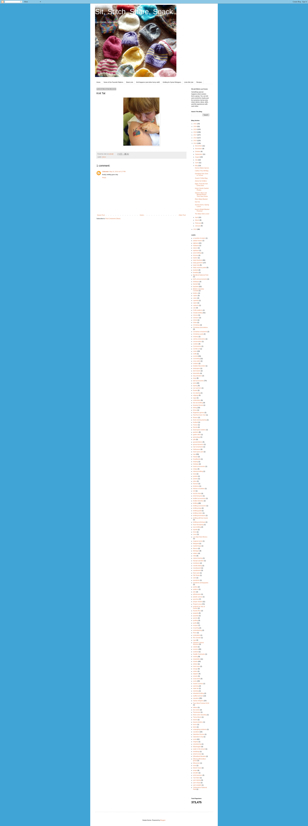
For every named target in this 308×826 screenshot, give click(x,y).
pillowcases (197, 594)
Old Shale (196, 575)
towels (195, 720)
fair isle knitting (198, 403)
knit (194, 491)
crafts (195, 354)
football (195, 422)
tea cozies (196, 710)
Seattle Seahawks (199, 654)
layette (195, 529)
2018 (195, 132)
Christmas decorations (200, 327)
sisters (195, 671)
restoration (196, 635)
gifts (194, 439)
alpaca (195, 248)
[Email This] (118, 154)
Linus (195, 534)
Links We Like (188, 82)
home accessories (199, 466)
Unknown (105, 171)
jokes (195, 481)
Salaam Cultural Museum (198, 643)
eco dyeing (196, 393)
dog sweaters (197, 376)
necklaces (196, 563)
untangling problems (200, 729)
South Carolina (198, 683)
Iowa (194, 474)
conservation (197, 341)
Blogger (162, 820)
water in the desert (199, 749)
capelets (196, 300)
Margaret (196, 543)
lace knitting (197, 527)
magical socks (197, 541)
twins (194, 727)
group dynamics (198, 444)
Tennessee (196, 712)
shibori (195, 664)
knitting (195, 503)
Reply (104, 177)
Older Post (182, 215)
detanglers (196, 368)
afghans (195, 243)
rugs (194, 640)
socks (195, 681)
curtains (195, 363)
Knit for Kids (197, 493)
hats (194, 454)
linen (194, 532)
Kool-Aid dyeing (198, 524)
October (198, 151)
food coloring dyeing (199, 420)
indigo (195, 469)
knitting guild (197, 511)
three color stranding (200, 715)
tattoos (104, 157)
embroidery (197, 400)
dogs (194, 378)
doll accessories (198, 381)
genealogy (196, 437)
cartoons (196, 305)
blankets (196, 286)
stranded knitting (198, 693)
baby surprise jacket (199, 267)
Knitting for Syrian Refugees (172, 82)
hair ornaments (198, 447)
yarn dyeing (197, 780)
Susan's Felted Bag (201, 178)
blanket (195, 284)
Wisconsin (196, 763)
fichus (195, 410)
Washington (197, 746)
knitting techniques (199, 515)
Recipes (199, 82)
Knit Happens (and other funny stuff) (148, 82)
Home (98, 82)
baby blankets (197, 260)
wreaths (195, 773)
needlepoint (197, 568)
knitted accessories (199, 498)
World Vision (197, 768)
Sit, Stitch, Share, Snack (134, 12)
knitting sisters (197, 513)
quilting (195, 620)
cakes (195, 298)
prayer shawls (197, 601)
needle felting (197, 565)
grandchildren (197, 442)
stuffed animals (198, 696)
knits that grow (197, 496)
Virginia (195, 742)
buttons (195, 293)
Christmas (196, 325)
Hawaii (195, 457)
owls (194, 578)
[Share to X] (123, 154)
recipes (195, 625)
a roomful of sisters (199, 238)
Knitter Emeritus (198, 501)
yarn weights (197, 785)
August (197, 157)
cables (195, 295)
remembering (197, 630)
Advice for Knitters (201, 181)
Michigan (196, 551)
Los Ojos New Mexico (200, 537)
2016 (195, 138)
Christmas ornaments (200, 331)
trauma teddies (198, 722)
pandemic (196, 580)
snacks (195, 676)
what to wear (197, 754)
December (198, 146)
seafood (195, 652)
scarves (195, 649)
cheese (195, 315)
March (197, 220)
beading (196, 272)
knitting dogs (197, 508)
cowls (195, 351)
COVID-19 (196, 349)
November (198, 148)
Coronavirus (197, 346)
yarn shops (196, 783)
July (196, 160)
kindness (196, 486)
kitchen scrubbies (199, 488)
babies (195, 258)
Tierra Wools (197, 717)
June (197, 163)
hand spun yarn (198, 452)
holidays (196, 464)
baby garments (198, 263)
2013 (195, 229)
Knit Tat (197, 202)
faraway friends (198, 405)
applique (196, 250)
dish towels (196, 371)
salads (195, 647)
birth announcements (200, 279)
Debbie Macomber (199, 366)
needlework (197, 570)
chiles (195, 322)
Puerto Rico (197, 611)
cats (194, 308)
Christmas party (198, 334)
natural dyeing (197, 558)
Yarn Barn (196, 778)
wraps (195, 770)
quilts (195, 623)
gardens (196, 432)
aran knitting (197, 253)
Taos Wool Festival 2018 (201, 703)
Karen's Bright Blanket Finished (202, 210)
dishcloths (196, 373)
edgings (195, 395)
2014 (195, 143)
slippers (195, 674)
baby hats (196, 265)
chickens (196, 318)
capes (195, 303)
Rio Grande (197, 638)
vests (194, 739)
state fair (196, 688)
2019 (195, 129)
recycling (196, 628)
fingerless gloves (198, 412)
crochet (195, 356)
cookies (195, 344)
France (195, 425)
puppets (195, 613)
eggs (194, 398)
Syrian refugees (198, 701)
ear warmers (197, 388)
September (199, 154)
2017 (195, 135)
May (196, 165)
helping (195, 461)
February (198, 223)
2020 (195, 126)
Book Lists (129, 82)
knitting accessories (199, 506)
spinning (196, 686)
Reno (195, 633)
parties (195, 587)
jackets (195, 476)
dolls (194, 383)
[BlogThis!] (121, 154)
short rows (196, 666)
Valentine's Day (198, 737)
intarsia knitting (198, 471)
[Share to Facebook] (125, 154)
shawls (195, 661)
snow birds (196, 679)
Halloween (196, 449)
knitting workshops (199, 522)
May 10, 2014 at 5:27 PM (117, 171)
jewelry (195, 479)
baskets (195, 270)
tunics (195, 724)
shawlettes (196, 659)
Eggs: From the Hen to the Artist (201, 184)
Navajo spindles (198, 561)
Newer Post (101, 215)
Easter (195, 390)
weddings (196, 751)
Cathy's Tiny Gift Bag (201, 171)
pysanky (196, 616)
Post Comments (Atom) (112, 218)
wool (194, 765)
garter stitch (197, 434)
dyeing (195, 385)
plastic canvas (197, 597)
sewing (195, 656)
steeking (196, 691)
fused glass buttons (199, 430)
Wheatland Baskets (199, 756)
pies (194, 592)
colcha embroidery (199, 339)
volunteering (197, 744)
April (197, 217)
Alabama (196, 245)
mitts (194, 556)
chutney (195, 336)
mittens (195, 553)
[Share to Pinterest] (128, 154)
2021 (195, 124)
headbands (197, 459)
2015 (195, 140)
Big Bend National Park (200, 275)
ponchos (196, 599)
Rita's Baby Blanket (201, 199)
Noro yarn (196, 573)
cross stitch (196, 361)
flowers (195, 417)
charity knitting (197, 313)
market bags (197, 546)
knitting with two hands (200, 518)
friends (195, 427)
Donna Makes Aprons (202, 168)
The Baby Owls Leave (202, 214)
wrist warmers (197, 775)
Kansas (195, 483)
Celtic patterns (197, 310)
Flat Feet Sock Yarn (199, 415)
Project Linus (197, 604)
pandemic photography (200, 583)
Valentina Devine (198, 734)
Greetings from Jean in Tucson (201, 174)
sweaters (196, 698)
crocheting (196, 358)
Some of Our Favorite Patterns (113, 82)
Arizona (195, 255)
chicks (195, 320)
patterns (195, 589)
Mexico (195, 548)
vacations (196, 732)
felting (195, 407)
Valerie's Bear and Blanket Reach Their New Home (201, 194)
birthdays (196, 281)
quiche (195, 618)
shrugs (195, 669)
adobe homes (197, 240)
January (198, 226)
